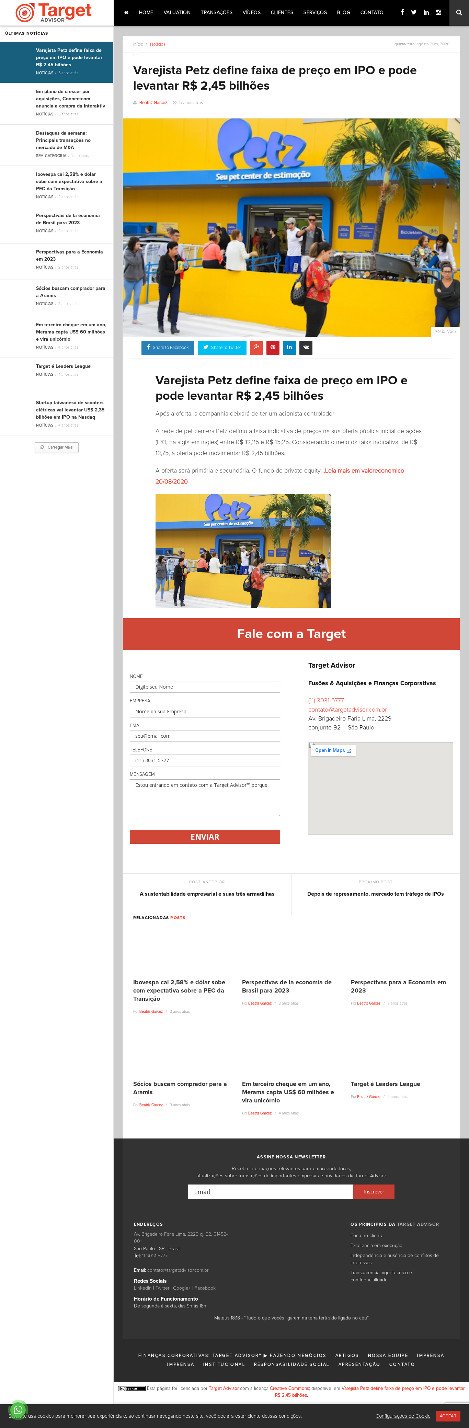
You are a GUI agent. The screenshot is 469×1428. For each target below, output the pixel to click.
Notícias (44, 73)
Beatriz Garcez (153, 103)
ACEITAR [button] (448, 1416)
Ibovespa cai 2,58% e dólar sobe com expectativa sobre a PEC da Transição (69, 181)
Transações (216, 12)
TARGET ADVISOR (418, 1224)
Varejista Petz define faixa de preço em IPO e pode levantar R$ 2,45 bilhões (69, 57)
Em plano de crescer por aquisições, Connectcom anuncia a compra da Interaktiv (70, 99)
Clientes (282, 12)
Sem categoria (51, 156)
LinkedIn (143, 1288)
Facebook (205, 1288)
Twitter (162, 1288)
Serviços (315, 12)
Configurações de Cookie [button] (403, 1416)
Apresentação (360, 1364)
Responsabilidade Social (292, 1364)
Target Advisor (224, 1388)
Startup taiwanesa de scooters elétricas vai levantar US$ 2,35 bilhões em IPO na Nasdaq (70, 410)
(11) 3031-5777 (326, 701)
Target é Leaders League (63, 366)
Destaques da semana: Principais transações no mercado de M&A (63, 140)
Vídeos (252, 12)
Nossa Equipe (388, 1355)
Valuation (177, 12)
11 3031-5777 (155, 1256)
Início (138, 44)
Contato (372, 12)
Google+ (182, 1288)
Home (146, 12)
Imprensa (430, 1355)
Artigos (347, 1355)
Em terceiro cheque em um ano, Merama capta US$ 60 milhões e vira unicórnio (71, 332)
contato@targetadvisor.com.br (347, 710)
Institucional (224, 1364)
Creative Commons (289, 1388)
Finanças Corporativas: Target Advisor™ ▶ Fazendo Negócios (232, 1355)
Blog (343, 12)
